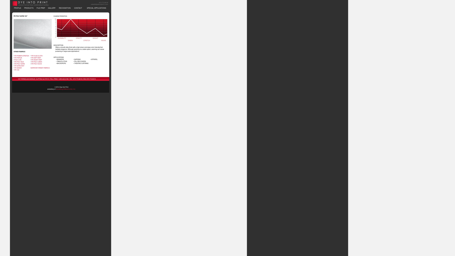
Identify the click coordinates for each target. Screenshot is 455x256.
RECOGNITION (65, 8)
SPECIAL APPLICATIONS (96, 8)
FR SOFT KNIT (36, 58)
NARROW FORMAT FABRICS (40, 68)
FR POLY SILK (19, 62)
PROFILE (17, 8)
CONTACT (78, 8)
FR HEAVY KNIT (36, 60)
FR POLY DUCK (36, 64)
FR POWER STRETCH (21, 56)
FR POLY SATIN (19, 64)
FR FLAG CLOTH (37, 56)
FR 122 (16, 70)
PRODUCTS (28, 8)
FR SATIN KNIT (19, 66)
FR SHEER (18, 68)
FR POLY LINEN (36, 62)
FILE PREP (41, 8)
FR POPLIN (18, 58)
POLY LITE (17, 60)
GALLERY (51, 8)
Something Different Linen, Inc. (66, 89)
